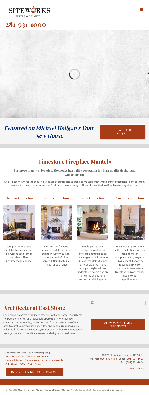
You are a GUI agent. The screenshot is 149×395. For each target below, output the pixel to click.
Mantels (31, 356)
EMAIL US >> (136, 368)
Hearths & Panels (13, 360)
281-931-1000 (25, 24)
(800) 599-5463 (108, 358)
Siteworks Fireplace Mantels (30, 390)
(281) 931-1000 (135, 358)
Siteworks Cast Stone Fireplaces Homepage (26, 352)
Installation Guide (54, 360)
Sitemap (65, 390)
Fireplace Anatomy (14, 356)
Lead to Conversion (113, 390)
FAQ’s (22, 364)
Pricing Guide (34, 364)
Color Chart (11, 364)
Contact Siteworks (34, 360)
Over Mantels (43, 356)
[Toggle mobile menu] (142, 9)
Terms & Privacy (52, 390)
